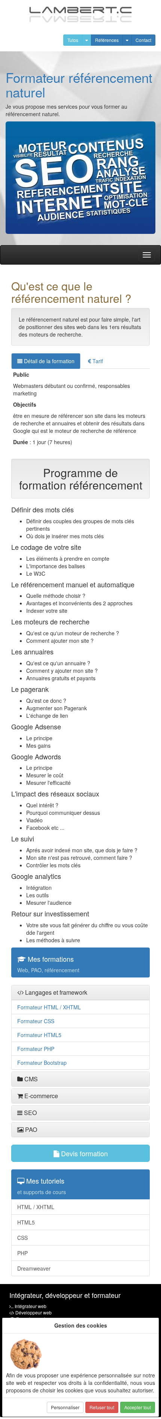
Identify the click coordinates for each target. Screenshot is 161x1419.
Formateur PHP (35, 1048)
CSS (22, 1237)
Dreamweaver (34, 1268)
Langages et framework (55, 992)
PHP (22, 1253)
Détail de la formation (48, 361)
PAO (30, 1129)
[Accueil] (80, 14)
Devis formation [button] (83, 1153)
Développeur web (33, 1312)
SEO (29, 1112)
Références (107, 40)
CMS (30, 1079)
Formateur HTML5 (39, 1035)
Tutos (72, 40)
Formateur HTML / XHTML (49, 1007)
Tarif (97, 361)
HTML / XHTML (35, 1207)
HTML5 (26, 1222)
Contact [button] (143, 40)
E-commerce (40, 1095)
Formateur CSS (35, 1021)
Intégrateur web (30, 1306)
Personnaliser (65, 1407)
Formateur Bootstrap (42, 1062)
